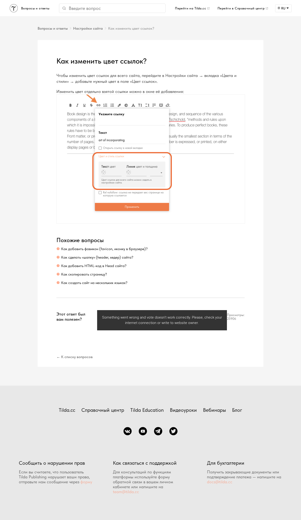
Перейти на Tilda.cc (190, 8)
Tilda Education (147, 410)
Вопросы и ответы (53, 28)
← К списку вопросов (74, 357)
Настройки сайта (88, 28)
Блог (237, 410)
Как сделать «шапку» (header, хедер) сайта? (97, 257)
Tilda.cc (67, 410)
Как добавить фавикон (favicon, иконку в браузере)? (104, 249)
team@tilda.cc (126, 491)
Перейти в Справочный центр (241, 8)
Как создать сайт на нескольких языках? (94, 282)
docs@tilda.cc (219, 481)
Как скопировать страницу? (84, 274)
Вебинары (214, 410)
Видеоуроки (183, 410)
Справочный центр (102, 410)
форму (86, 481)
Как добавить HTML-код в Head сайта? (94, 266)
